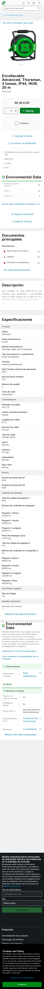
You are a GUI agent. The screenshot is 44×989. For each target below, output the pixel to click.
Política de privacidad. (12, 886)
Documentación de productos (15, 936)
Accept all (22, 984)
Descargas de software (12, 939)
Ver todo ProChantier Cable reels (18, 23)
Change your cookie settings (22, 978)
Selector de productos (12, 943)
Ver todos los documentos (17, 270)
